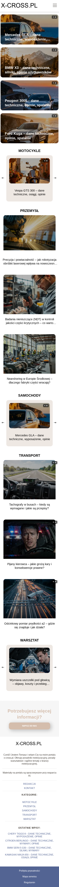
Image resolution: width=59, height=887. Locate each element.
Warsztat (29, 640)
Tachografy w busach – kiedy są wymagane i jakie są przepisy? (29, 506)
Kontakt (29, 788)
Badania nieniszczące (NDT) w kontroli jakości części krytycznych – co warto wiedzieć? (29, 321)
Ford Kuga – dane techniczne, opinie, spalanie (29, 136)
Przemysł (29, 211)
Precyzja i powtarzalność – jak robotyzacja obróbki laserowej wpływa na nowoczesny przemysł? (29, 261)
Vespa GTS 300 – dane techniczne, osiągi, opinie (29, 192)
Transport (29, 455)
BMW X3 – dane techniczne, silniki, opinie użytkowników (28, 70)
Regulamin (29, 882)
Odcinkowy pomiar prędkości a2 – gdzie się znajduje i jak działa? (29, 625)
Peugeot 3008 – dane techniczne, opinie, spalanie (28, 103)
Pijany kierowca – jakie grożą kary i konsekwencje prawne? (29, 565)
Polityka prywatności (29, 871)
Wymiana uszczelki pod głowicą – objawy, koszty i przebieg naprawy (30, 682)
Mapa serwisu (29, 876)
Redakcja (29, 784)
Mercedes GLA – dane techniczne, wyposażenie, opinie (26, 37)
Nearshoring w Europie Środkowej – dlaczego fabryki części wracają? (29, 380)
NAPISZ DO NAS (29, 726)
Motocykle (29, 151)
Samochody (29, 395)
